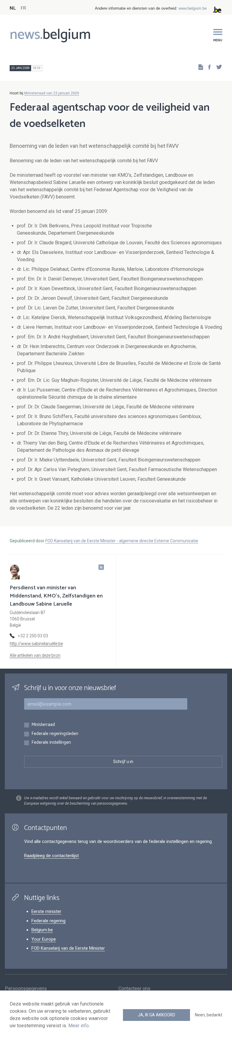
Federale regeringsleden (54, 733)
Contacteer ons (134, 988)
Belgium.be (42, 930)
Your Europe (43, 939)
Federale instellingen (51, 742)
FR (23, 8)
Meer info (78, 1025)
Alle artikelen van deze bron (35, 655)
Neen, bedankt (208, 1014)
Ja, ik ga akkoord (156, 1014)
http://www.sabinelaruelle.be (36, 643)
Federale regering (48, 920)
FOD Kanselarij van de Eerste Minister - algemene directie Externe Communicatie (121, 540)
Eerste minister (46, 911)
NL (13, 8)
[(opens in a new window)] (207, 67)
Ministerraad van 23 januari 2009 (51, 93)
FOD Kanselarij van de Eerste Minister (68, 948)
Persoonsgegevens (26, 988)
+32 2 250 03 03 (33, 635)
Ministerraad (43, 724)
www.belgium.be (193, 8)
